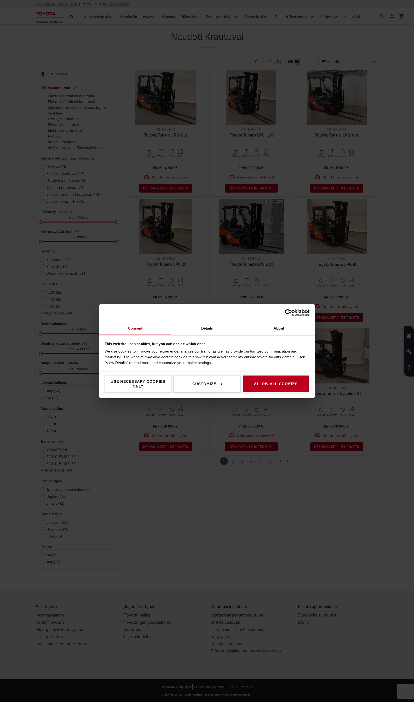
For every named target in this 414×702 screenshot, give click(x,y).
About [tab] (279, 328)
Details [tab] (207, 328)
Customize (204, 384)
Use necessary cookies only (138, 383)
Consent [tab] (135, 328)
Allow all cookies (276, 384)
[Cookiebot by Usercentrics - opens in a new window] (289, 312)
